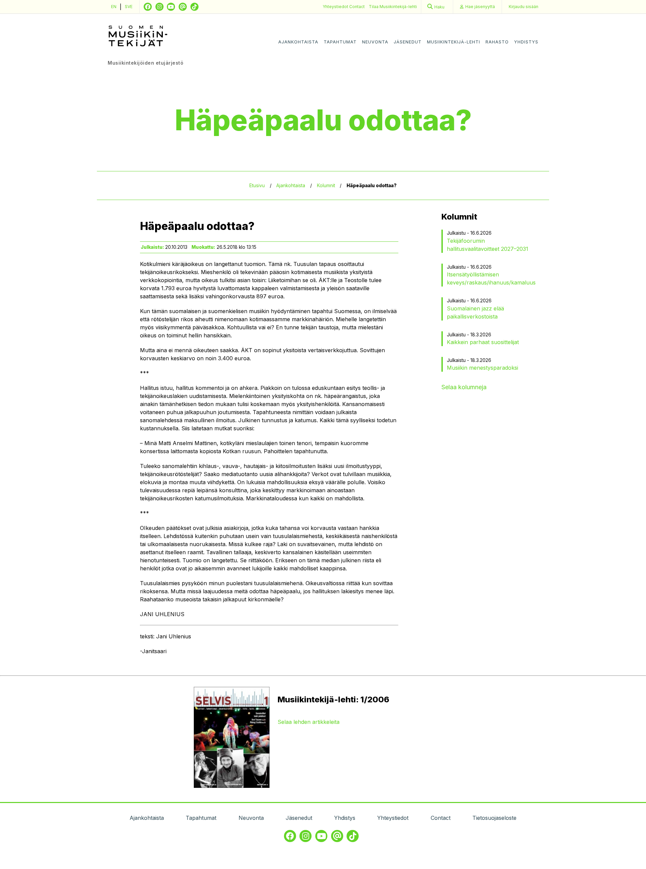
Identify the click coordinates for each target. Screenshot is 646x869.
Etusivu (257, 185)
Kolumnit (326, 185)
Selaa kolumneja (464, 387)
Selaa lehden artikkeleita (308, 721)
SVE (129, 6)
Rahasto (497, 41)
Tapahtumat (340, 41)
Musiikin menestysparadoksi (482, 367)
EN (113, 6)
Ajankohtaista (298, 41)
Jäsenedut (408, 41)
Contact (357, 6)
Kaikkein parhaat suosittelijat (483, 342)
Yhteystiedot (336, 6)
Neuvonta (375, 41)
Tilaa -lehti (393, 6)
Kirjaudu (523, 6)
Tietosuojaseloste (494, 817)
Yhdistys (526, 41)
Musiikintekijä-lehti (453, 41)
